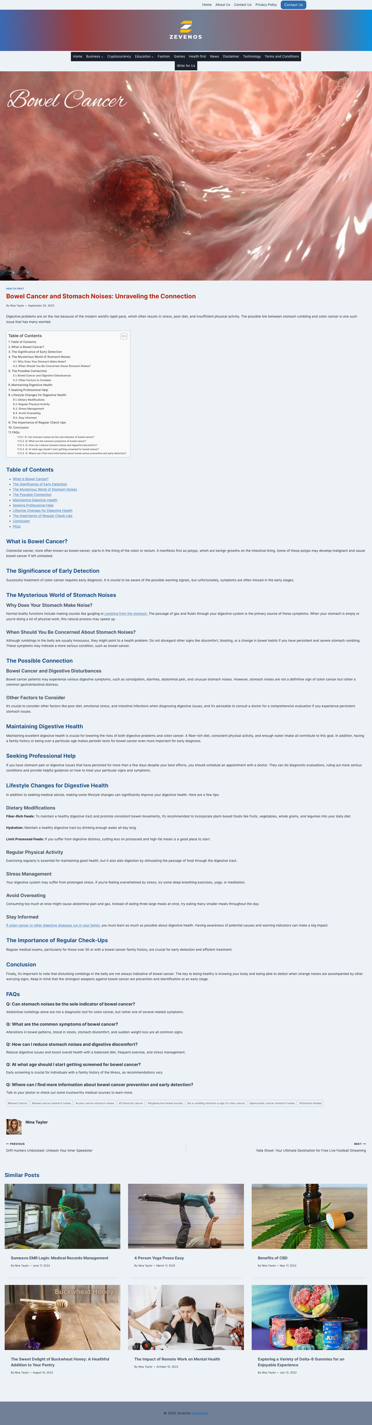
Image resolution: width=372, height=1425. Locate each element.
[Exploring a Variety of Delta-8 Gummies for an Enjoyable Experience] (309, 1317)
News (214, 56)
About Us (222, 5)
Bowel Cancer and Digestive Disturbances (44, 375)
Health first (197, 56)
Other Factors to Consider (34, 380)
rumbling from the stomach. (126, 614)
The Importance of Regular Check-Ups (39, 422)
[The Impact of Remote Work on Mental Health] (186, 1317)
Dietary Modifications (31, 399)
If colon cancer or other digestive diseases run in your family (53, 925)
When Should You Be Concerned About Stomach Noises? (54, 366)
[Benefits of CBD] (309, 1216)
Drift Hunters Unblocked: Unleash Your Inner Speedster (49, 1147)
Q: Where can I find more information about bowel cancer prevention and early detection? (75, 453)
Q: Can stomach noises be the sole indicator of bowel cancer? (59, 437)
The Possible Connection (29, 371)
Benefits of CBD (273, 1258)
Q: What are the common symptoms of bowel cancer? (55, 441)
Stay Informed (28, 417)
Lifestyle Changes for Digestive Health (39, 395)
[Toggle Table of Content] (122, 336)
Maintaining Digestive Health (31, 385)
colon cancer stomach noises (95, 1103)
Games (179, 56)
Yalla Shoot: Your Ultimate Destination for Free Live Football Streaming (311, 1147)
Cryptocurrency (119, 56)
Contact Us (242, 5)
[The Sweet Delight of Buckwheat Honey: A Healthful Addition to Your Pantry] (62, 1317)
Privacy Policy (266, 5)
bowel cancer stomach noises (51, 1103)
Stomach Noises (311, 1103)
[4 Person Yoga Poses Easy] (186, 1216)
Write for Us (186, 66)
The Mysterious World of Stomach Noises (41, 357)
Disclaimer (231, 56)
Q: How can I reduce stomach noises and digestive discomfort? (61, 445)
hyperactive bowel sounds (165, 1103)
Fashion (164, 56)
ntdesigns (200, 1413)
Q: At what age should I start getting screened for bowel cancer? (62, 449)
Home (207, 5)
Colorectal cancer (131, 1103)
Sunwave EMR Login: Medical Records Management (59, 1258)
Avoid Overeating (30, 413)
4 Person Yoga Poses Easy (159, 1258)
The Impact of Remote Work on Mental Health (177, 1359)
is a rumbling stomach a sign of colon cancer (216, 1103)
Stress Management (31, 408)
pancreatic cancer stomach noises (272, 1103)
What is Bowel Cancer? (27, 347)
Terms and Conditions (282, 56)
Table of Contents (23, 342)
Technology (252, 56)
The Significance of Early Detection (37, 352)
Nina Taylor (17, 305)
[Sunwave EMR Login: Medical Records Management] (62, 1216)
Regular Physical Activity (34, 404)
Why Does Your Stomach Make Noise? (42, 361)
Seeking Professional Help (29, 390)
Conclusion (21, 427)
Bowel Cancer (17, 1103)
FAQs (16, 432)
